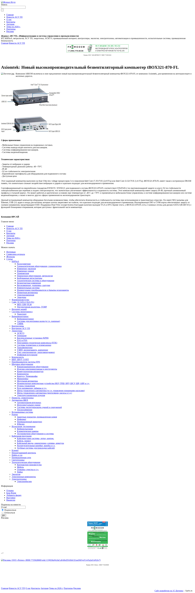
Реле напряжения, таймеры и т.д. (32, 388)
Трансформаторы (24, 347)
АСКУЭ (20, 333)
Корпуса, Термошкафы (27, 376)
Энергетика (17, 331)
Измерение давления (26, 268)
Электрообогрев (24, 481)
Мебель (20, 467)
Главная (4, 43)
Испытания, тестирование (23, 426)
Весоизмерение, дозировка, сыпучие (33, 285)
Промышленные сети (21, 457)
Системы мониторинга (22, 312)
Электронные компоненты (24, 477)
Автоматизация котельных (29, 402)
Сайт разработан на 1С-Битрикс (169, 591)
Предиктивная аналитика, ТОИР (32, 307)
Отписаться (9, 513)
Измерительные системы (28, 288)
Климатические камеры (27, 431)
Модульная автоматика (27, 381)
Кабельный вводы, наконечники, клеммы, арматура (40, 443)
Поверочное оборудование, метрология (35, 276)
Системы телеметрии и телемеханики (34, 345)
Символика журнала (15, 254)
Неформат (21, 419)
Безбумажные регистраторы (29, 278)
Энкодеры (21, 297)
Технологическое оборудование (26, 462)
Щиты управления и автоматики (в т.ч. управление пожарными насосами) (51, 390)
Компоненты (23, 374)
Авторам (10, 236)
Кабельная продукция (21, 436)
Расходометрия (24, 264)
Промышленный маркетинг (29, 422)
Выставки (10, 498)
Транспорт (22, 314)
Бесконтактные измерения (29, 283)
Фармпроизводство (20, 300)
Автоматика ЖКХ (20, 400)
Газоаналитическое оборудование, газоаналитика (39, 266)
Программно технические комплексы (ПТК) (37, 343)
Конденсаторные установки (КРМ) (33, 338)
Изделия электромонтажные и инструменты (37, 369)
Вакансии (10, 500)
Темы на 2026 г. (13, 238)
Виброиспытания (25, 429)
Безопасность (18, 357)
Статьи (9, 259)
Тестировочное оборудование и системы (35, 433)
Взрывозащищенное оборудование (32, 367)
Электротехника (19, 479)
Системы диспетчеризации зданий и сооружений (39, 407)
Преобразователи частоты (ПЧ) (26, 362)
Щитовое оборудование (22, 364)
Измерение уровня (25, 271)
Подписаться (10, 510)
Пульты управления (26, 386)
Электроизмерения (25, 295)
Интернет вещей (19, 309)
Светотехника (18, 460)
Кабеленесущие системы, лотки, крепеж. (35, 438)
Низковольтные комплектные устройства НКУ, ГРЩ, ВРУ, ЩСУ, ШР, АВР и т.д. (53, 383)
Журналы (10, 257)
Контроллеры (18, 326)
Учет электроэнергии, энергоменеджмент (36, 352)
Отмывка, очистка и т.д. (28, 469)
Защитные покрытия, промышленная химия (37, 417)
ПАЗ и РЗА (22, 340)
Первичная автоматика (27, 292)
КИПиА (15, 261)
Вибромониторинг (20, 316)
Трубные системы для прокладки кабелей (36, 448)
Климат (15, 450)
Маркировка (22, 378)
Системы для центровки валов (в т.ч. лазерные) (38, 321)
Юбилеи (21, 424)
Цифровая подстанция (27, 355)
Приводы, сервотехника (23, 398)
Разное (15, 414)
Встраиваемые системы (22, 412)
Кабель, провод (24, 441)
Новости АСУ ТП (17, 43)
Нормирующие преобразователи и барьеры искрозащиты (43, 290)
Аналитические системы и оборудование (35, 280)
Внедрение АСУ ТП (21, 328)
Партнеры (11, 240)
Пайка (20, 472)
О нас (9, 231)
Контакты (10, 233)
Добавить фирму (13, 495)
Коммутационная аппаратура (30, 371)
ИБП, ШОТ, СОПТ (20, 359)
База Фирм (11, 493)
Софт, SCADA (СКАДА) (23, 302)
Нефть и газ (17, 455)
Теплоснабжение (24, 410)
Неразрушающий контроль (24, 453)
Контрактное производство (29, 465)
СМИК (20, 323)
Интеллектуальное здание (28, 405)
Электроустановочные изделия (31, 395)
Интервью (11, 252)
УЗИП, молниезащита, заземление (32, 350)
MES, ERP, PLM (24, 304)
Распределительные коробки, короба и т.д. (36, 445)
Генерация (21, 335)
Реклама (10, 243)
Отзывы (10, 490)
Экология (16, 474)
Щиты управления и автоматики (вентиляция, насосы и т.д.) (44, 393)
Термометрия (23, 273)
